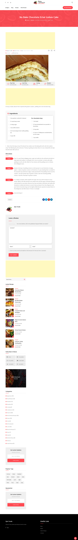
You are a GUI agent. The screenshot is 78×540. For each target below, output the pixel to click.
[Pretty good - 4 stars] (13, 224)
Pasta (8, 432)
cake (8, 476)
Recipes (17, 7)
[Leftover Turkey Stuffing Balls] (10, 344)
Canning (8, 407)
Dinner (16, 309)
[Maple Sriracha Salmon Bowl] (10, 323)
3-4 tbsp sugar (13, 124)
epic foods (18, 295)
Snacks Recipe (10, 443)
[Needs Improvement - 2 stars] (10, 224)
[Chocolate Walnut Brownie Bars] (10, 292)
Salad (8, 435)
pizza (13, 482)
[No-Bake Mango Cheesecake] (10, 303)
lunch (15, 479)
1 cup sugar (35, 121)
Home (27, 20)
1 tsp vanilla (35, 137)
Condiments (9, 409)
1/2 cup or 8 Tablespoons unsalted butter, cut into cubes (42, 133)
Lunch (8, 426)
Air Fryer (8, 474)
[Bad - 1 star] (9, 224)
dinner (18, 476)
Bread (14, 474)
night (20, 479)
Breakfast (9, 401)
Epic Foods (17, 50)
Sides (8, 440)
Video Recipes (23, 7)
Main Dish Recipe (10, 429)
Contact (42, 533)
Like (22, 50)
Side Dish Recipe (10, 437)
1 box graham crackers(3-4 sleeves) (18, 118)
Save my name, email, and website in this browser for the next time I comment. (28, 250)
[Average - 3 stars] (12, 224)
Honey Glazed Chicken (20, 330)
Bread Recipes (10, 398)
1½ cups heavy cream (15, 121)
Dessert (32, 20)
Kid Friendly (9, 423)
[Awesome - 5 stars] (14, 224)
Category (7, 7)
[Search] (72, 2)
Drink (8, 421)
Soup (22, 482)
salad (17, 482)
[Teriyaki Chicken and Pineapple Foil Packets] (10, 313)
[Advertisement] (30, 40)
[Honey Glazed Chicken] (10, 333)
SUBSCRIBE (16, 460)
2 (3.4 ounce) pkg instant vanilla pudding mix (19, 131)
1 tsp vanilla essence (14, 127)
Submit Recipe (68, 7)
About (41, 528)
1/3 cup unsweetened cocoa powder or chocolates (42, 125)
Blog (12, 7)
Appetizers (9, 396)
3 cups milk (12, 135)
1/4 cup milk (36, 129)
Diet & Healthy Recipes (12, 415)
